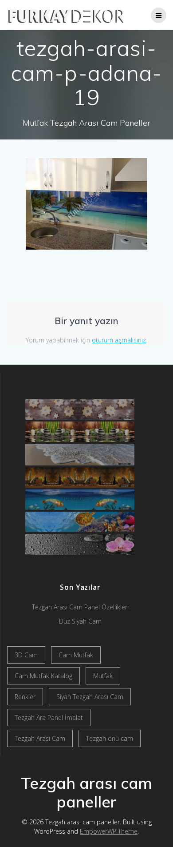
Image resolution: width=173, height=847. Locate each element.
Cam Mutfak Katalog (43, 676)
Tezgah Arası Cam (40, 738)
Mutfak (103, 676)
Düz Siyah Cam (80, 621)
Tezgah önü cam (109, 738)
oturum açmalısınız (119, 340)
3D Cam (26, 655)
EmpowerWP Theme (109, 831)
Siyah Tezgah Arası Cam (89, 696)
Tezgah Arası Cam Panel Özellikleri (80, 607)
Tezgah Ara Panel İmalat (49, 717)
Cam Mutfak (76, 655)
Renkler (25, 696)
